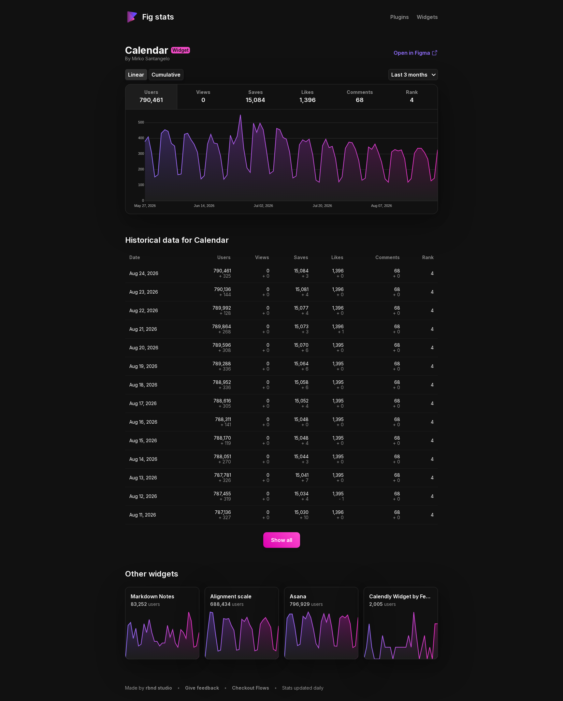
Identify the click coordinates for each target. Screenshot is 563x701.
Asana (298, 596)
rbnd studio (159, 688)
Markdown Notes (152, 596)
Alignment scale (231, 596)
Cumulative (166, 74)
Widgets (427, 17)
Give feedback (202, 688)
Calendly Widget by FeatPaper (400, 596)
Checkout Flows (250, 688)
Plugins (399, 17)
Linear (136, 74)
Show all (281, 540)
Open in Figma (412, 53)
